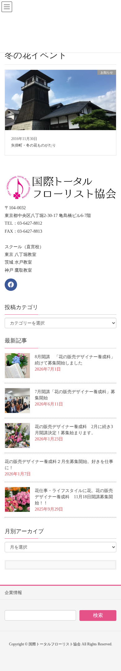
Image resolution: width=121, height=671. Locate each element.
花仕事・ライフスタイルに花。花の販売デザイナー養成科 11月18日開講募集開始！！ (74, 496)
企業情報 (13, 592)
